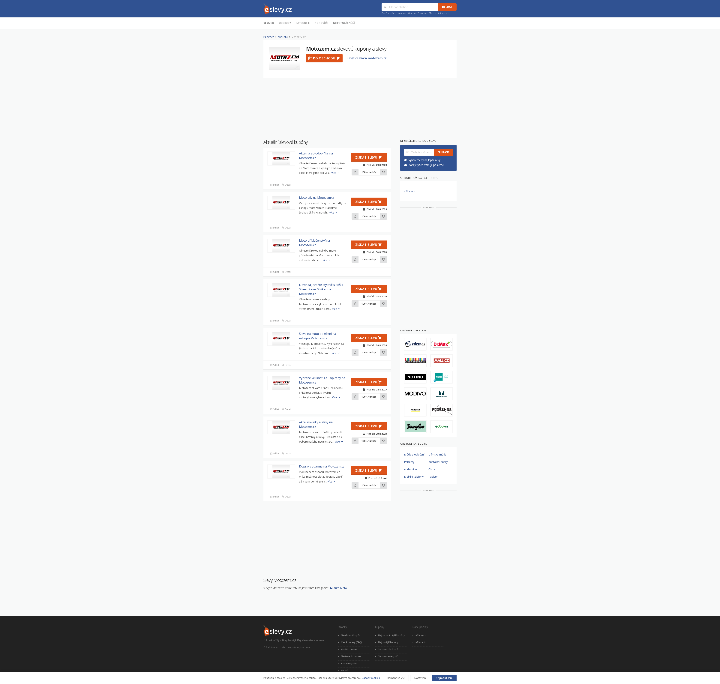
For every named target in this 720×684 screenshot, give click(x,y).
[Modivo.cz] (415, 393)
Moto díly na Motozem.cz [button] (316, 198)
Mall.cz (432, 13)
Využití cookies (349, 649)
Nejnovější (321, 23)
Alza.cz (401, 13)
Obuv (431, 469)
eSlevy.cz (268, 37)
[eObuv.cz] (441, 426)
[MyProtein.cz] (441, 393)
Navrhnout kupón (351, 635)
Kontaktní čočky (438, 462)
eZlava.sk (421, 642)
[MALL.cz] (441, 360)
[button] (281, 158)
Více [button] (334, 173)
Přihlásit (443, 152)
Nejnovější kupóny (388, 642)
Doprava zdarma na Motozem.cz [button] (321, 466)
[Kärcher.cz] (415, 410)
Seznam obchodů (388, 649)
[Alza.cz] (415, 344)
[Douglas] (415, 426)
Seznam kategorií (388, 656)
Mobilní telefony (414, 476)
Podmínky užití (349, 663)
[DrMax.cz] (441, 344)
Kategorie (303, 23)
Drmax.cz (423, 13)
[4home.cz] (441, 377)
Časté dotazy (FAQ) (351, 642)
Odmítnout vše (396, 678)
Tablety (432, 476)
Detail (287, 184)
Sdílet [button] (276, 184)
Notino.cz (442, 13)
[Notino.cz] (415, 377)
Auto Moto (340, 588)
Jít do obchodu (322, 58)
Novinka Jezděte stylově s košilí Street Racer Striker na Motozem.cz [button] (321, 289)
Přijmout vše (444, 678)
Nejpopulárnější (344, 23)
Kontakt (345, 670)
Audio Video (411, 469)
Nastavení (420, 678)
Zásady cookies (371, 678)
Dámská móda (437, 454)
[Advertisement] (245, 89)
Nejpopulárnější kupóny (391, 635)
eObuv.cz (411, 13)
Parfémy (409, 462)
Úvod (270, 23)
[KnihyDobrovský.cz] (415, 360)
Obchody (285, 23)
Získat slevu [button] (366, 157)
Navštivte (366, 58)
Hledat (447, 7)
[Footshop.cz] (441, 410)
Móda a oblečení (414, 454)
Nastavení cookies (351, 656)
